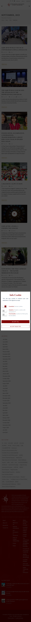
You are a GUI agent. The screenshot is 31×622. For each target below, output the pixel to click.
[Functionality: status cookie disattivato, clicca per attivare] (4, 314)
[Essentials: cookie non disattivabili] (4, 306)
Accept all (15, 321)
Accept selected (15, 326)
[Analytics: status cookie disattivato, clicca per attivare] (4, 311)
